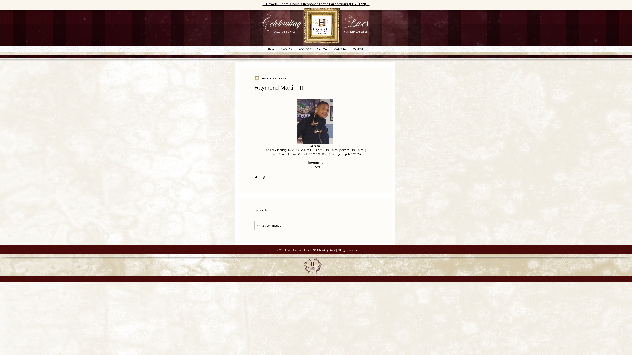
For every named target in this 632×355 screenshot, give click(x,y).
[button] (305, 49)
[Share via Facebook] (256, 177)
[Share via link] (264, 177)
